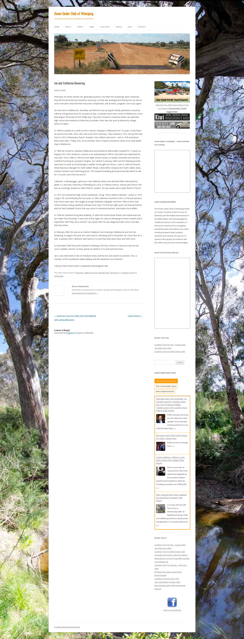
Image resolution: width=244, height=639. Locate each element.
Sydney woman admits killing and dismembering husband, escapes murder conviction (171, 498)
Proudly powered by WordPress (67, 624)
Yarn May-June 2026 (162, 348)
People (119, 27)
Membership (103, 272)
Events (80, 27)
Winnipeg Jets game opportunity (168, 569)
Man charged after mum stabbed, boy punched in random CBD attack (171, 461)
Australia (79, 272)
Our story (105, 27)
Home (56, 27)
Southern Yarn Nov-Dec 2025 (166, 576)
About (68, 27)
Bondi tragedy (160, 572)
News (92, 27)
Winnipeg (114, 272)
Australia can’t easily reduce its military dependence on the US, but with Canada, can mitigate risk (171, 555)
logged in (70, 332)
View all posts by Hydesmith (85, 293)
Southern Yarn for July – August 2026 (169, 344)
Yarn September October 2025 (167, 579)
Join (129, 27)
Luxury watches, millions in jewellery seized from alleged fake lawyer (170, 423)
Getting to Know (91, 272)
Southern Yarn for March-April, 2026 (169, 351)
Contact (142, 27)
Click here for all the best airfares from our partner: (172, 107)
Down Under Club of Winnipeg (73, 13)
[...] (173, 409)
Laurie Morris (135, 315)
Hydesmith (58, 276)
